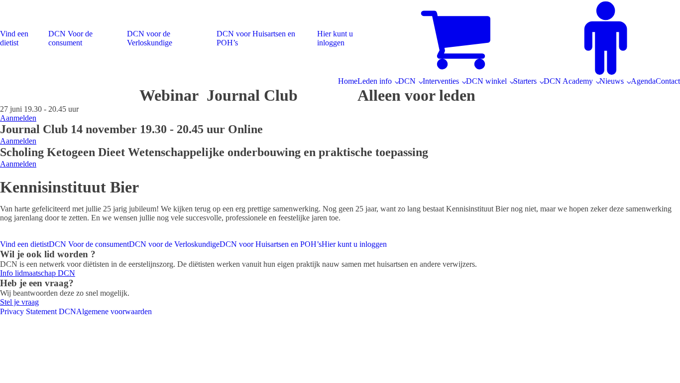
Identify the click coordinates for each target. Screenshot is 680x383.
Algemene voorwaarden (114, 311)
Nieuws (611, 81)
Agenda (643, 81)
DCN (407, 81)
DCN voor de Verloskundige (149, 38)
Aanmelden (18, 118)
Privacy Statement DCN (38, 311)
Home (347, 81)
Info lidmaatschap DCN (37, 273)
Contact (668, 81)
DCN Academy (568, 81)
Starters (525, 81)
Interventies (441, 81)
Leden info (374, 81)
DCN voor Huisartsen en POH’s (256, 38)
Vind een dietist (14, 38)
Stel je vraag (19, 302)
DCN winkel (486, 81)
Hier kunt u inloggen (335, 38)
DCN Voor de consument (70, 38)
